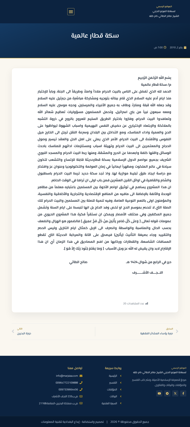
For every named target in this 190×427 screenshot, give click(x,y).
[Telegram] (167, 393)
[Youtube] (159, 393)
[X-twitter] (175, 393)
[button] (70, 11)
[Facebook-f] (183, 393)
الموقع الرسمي (164, 7)
